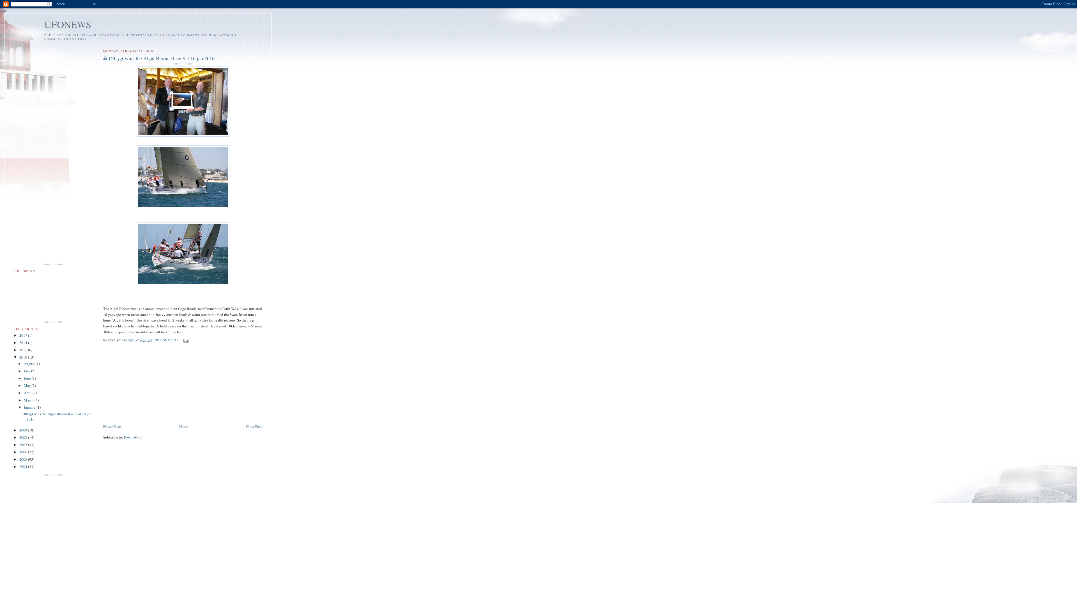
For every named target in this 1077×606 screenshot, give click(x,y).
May (28, 385)
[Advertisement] (145, 384)
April (28, 392)
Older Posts (254, 426)
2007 (23, 444)
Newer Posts (112, 426)
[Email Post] (186, 340)
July (27, 370)
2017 (23, 335)
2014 (23, 342)
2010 (23, 357)
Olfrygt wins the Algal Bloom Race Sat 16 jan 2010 (162, 58)
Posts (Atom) (133, 437)
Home (183, 426)
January (30, 407)
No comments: (168, 340)
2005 (23, 459)
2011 (23, 349)
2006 (23, 451)
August (30, 363)
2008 (23, 437)
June (28, 378)
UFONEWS (67, 24)
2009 (23, 430)
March (29, 400)
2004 (23, 466)
